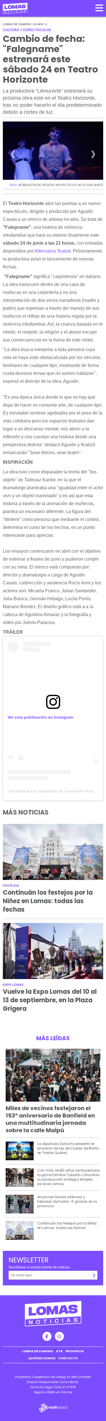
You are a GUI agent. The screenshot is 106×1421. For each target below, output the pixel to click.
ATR (59, 1351)
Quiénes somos (41, 1358)
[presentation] (13, 156)
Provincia (74, 1351)
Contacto (68, 1358)
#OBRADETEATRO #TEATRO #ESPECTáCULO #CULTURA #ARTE (60, 185)
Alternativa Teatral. (53, 251)
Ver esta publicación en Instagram (40, 717)
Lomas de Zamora (37, 1351)
